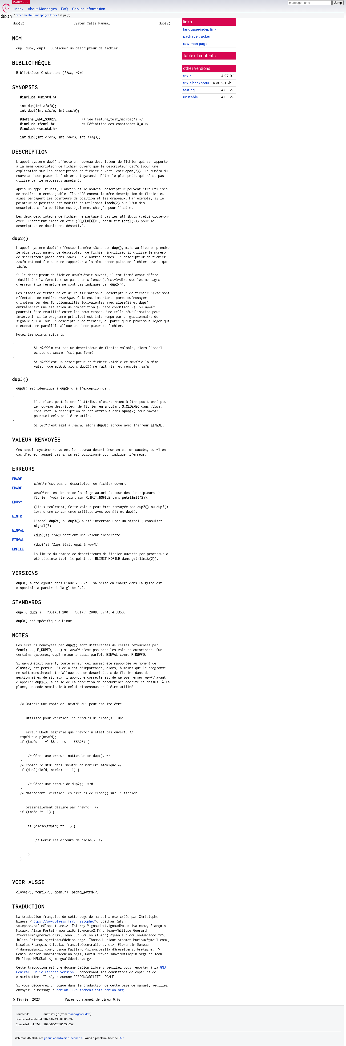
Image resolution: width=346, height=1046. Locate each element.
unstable (190, 97)
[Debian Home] (6, 9)
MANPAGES (20, 1)
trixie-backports (196, 83)
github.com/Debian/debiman (63, 1038)
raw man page (195, 43)
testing (189, 90)
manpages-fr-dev (46, 15)
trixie (187, 76)
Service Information (88, 9)
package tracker (196, 36)
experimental (24, 15)
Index (19, 9)
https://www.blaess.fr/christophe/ (63, 921)
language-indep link (199, 29)
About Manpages (42, 9)
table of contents (200, 55)
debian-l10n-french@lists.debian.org (90, 990)
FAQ (64, 9)
